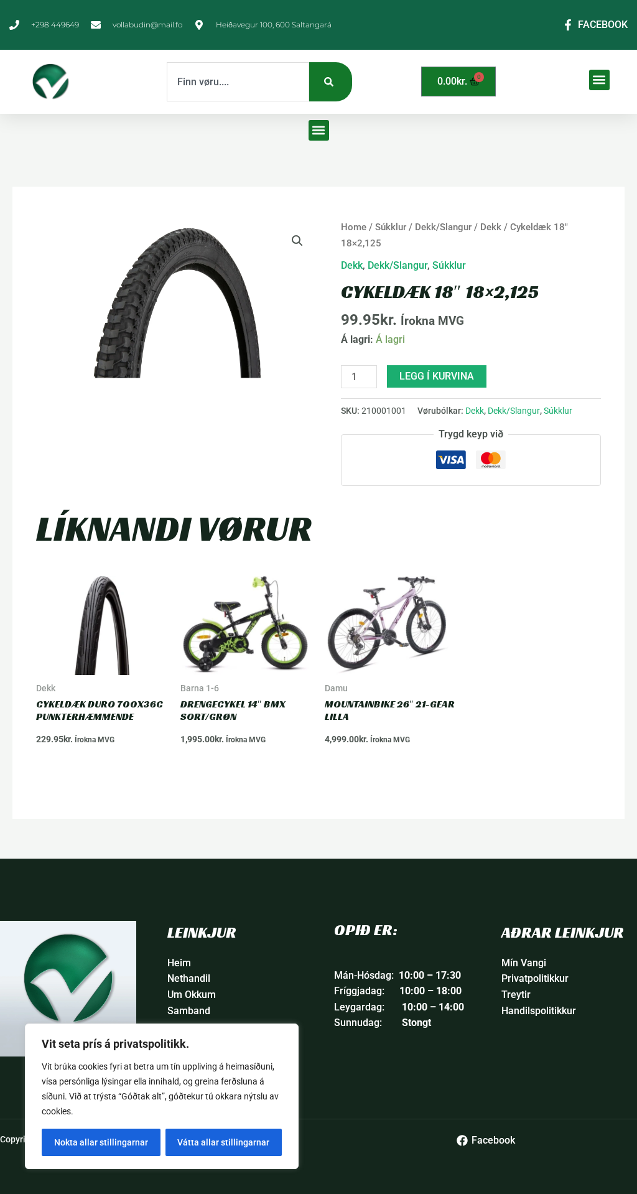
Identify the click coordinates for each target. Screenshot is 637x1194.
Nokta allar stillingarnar (101, 1142)
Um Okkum (191, 994)
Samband (188, 1011)
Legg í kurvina (436, 376)
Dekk (490, 227)
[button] (599, 80)
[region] (162, 1096)
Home (353, 227)
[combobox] (238, 81)
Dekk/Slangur (443, 227)
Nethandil (188, 978)
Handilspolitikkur (538, 1011)
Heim (179, 963)
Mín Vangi (523, 963)
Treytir (516, 994)
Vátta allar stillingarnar (223, 1142)
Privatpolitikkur (535, 978)
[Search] (330, 81)
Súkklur (390, 227)
